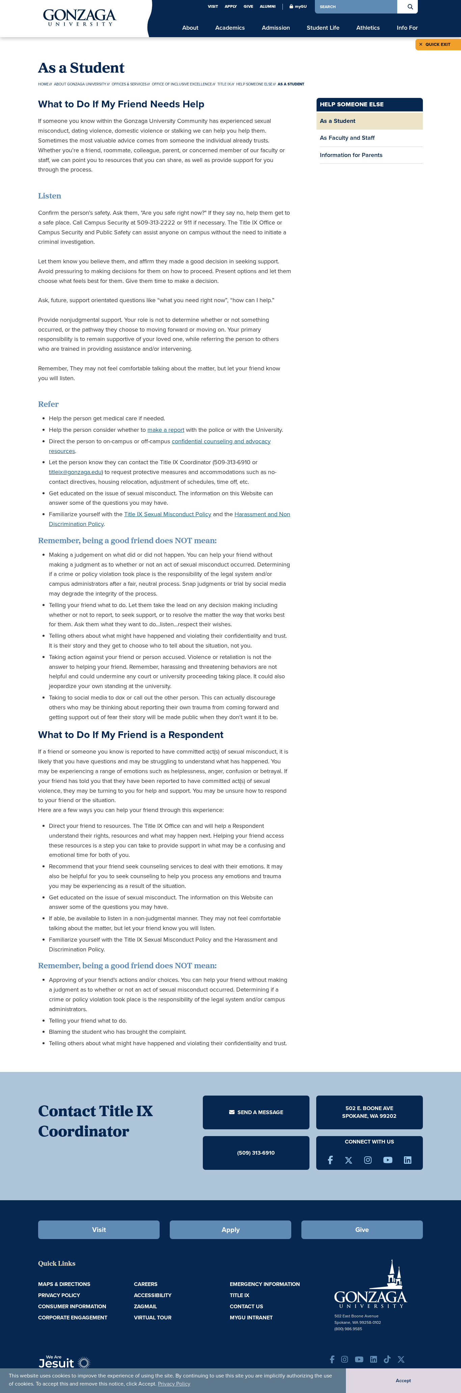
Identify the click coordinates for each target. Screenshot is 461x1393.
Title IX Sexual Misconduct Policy (167, 514)
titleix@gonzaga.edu (75, 472)
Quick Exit (438, 44)
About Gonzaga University (80, 84)
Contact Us (246, 1306)
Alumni (268, 6)
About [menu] (190, 28)
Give (248, 6)
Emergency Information (265, 1284)
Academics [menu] (230, 28)
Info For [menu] (407, 28)
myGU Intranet (251, 1317)
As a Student (337, 120)
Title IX (224, 84)
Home (43, 84)
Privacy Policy (174, 1384)
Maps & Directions (64, 1284)
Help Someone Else (254, 84)
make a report (165, 429)
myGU (301, 6)
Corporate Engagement (72, 1317)
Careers (146, 1284)
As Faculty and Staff (347, 137)
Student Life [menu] (323, 28)
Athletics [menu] (368, 28)
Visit (213, 6)
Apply (231, 6)
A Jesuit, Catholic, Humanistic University (95, 1365)
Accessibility (152, 1295)
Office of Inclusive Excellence (182, 84)
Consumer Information (72, 1306)
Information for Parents (351, 155)
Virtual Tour (152, 1317)
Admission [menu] (276, 28)
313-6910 (263, 1153)
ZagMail (145, 1306)
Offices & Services (129, 84)
